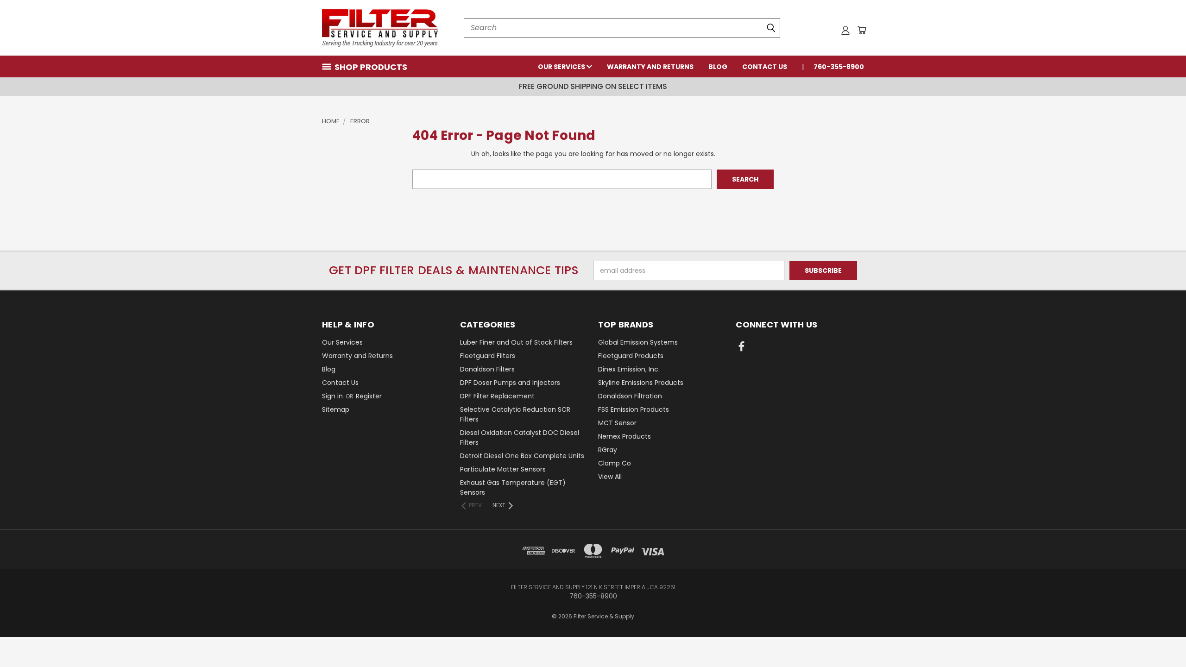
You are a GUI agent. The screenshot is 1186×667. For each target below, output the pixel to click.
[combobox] (622, 28)
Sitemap (335, 409)
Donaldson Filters (487, 369)
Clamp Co (614, 463)
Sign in (333, 396)
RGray (607, 449)
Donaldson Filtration (630, 396)
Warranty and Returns (650, 66)
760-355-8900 (839, 66)
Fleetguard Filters (487, 355)
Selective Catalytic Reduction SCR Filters (515, 414)
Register (369, 396)
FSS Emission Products (633, 409)
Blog (717, 66)
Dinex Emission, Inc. (629, 369)
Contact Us (764, 66)
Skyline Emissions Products (640, 382)
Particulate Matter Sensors (503, 469)
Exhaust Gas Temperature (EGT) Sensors (513, 487)
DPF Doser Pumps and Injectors (510, 382)
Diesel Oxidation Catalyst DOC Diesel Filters (519, 437)
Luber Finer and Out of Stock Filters (516, 342)
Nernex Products (624, 436)
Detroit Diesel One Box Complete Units (522, 455)
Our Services (562, 66)
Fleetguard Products (630, 355)
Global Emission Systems (638, 342)
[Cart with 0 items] (861, 30)
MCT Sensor (617, 423)
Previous (1161, 638)
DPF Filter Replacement (497, 396)
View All (610, 476)
